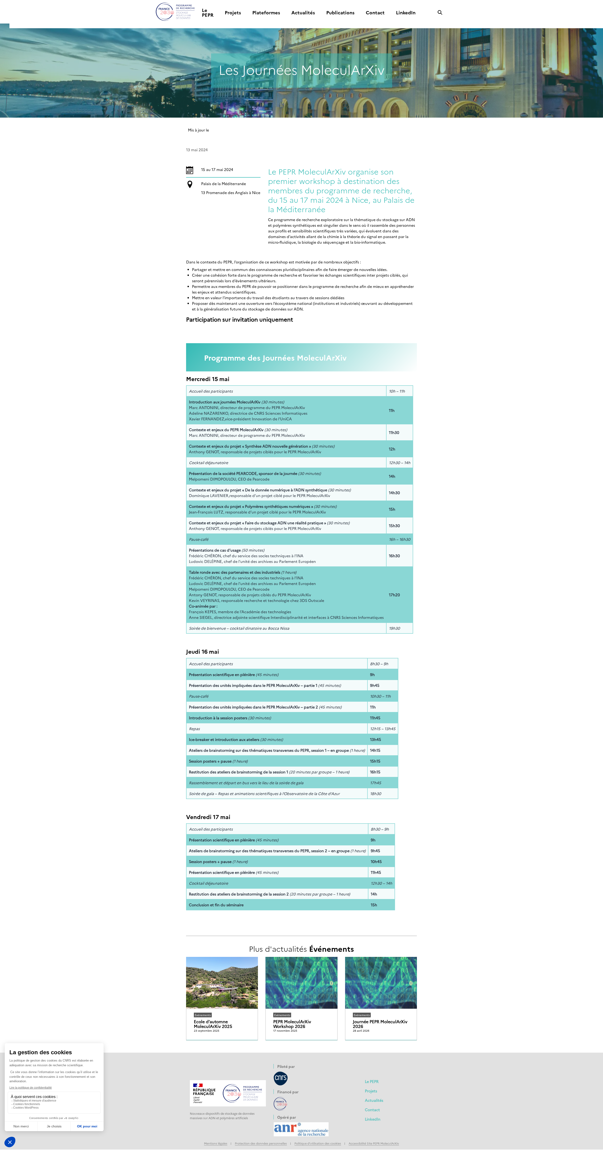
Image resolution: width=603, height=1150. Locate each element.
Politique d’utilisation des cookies (317, 1143)
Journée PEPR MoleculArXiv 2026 (380, 1024)
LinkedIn (406, 13)
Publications (340, 13)
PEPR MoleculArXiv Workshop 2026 (292, 1024)
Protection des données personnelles (261, 1143)
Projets (233, 13)
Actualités (303, 13)
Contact (375, 13)
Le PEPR (207, 13)
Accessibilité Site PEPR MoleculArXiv (374, 1143)
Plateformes (266, 13)
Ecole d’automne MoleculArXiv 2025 (213, 1024)
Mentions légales (215, 1143)
